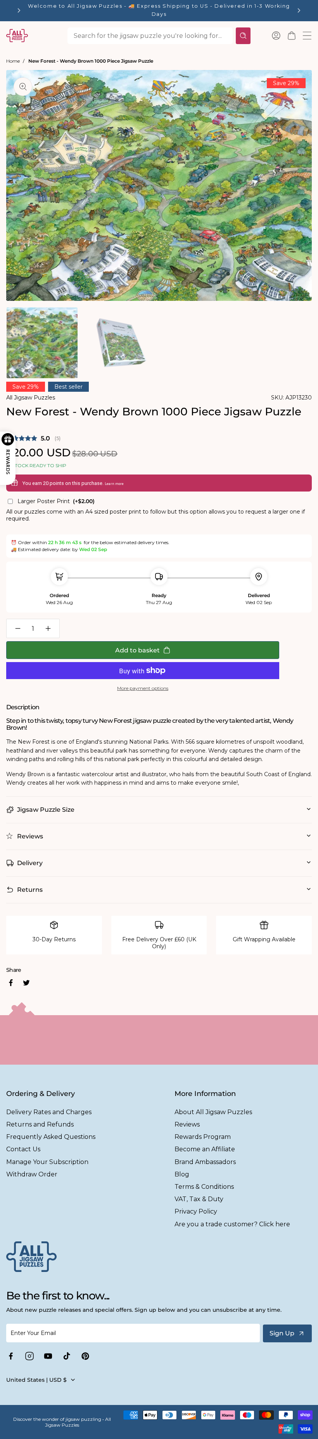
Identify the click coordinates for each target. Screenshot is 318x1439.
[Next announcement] (299, 10)
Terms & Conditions (204, 1186)
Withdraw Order (31, 1174)
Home (13, 61)
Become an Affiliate (205, 1149)
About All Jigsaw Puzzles (213, 1112)
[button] (291, 35)
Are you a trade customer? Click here (232, 1224)
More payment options (142, 688)
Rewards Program (203, 1136)
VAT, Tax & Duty (199, 1199)
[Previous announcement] (19, 10)
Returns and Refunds (40, 1124)
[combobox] (150, 35)
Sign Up (282, 1333)
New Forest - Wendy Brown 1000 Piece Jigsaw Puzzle (90, 61)
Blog (182, 1174)
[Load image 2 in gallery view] (120, 343)
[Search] (243, 35)
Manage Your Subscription (47, 1162)
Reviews (187, 1124)
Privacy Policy (196, 1211)
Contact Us (23, 1149)
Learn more (114, 484)
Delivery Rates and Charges (49, 1112)
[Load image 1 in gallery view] (42, 343)
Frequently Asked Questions (50, 1136)
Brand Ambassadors (205, 1162)
